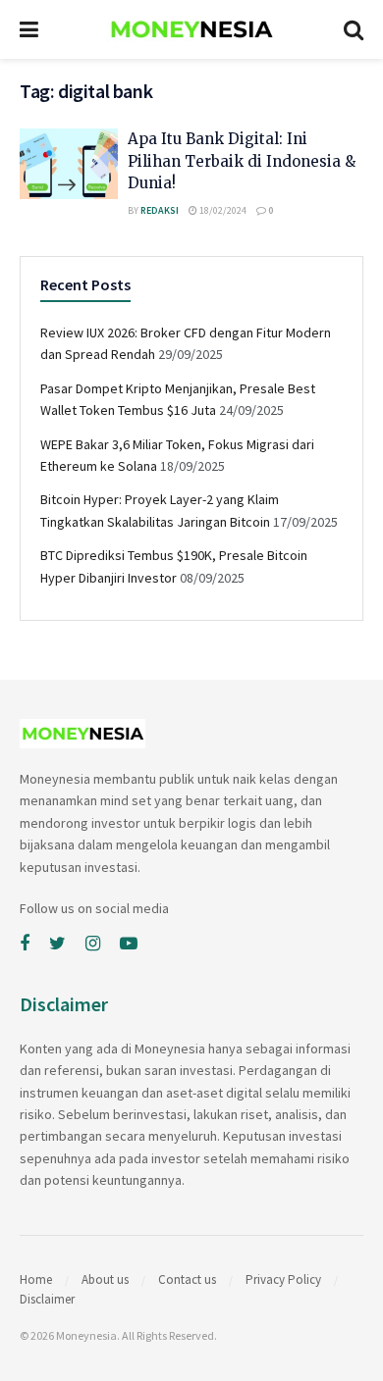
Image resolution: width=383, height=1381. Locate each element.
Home (36, 1279)
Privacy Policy (283, 1279)
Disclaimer (47, 1299)
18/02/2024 (221, 210)
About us (105, 1279)
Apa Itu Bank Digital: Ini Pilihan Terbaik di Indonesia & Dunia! (242, 160)
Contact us (187, 1279)
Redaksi (159, 210)
